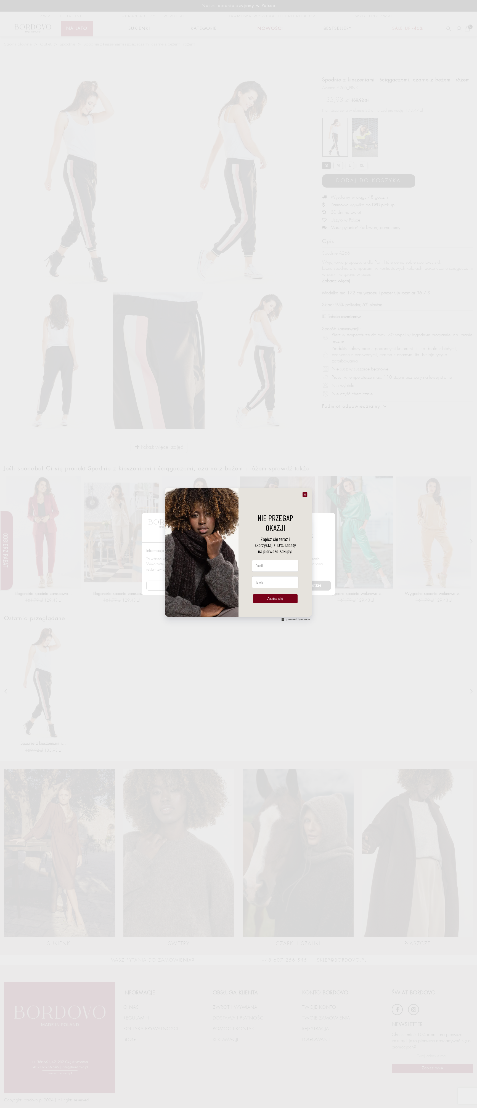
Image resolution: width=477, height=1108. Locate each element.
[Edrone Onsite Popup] (238, 554)
